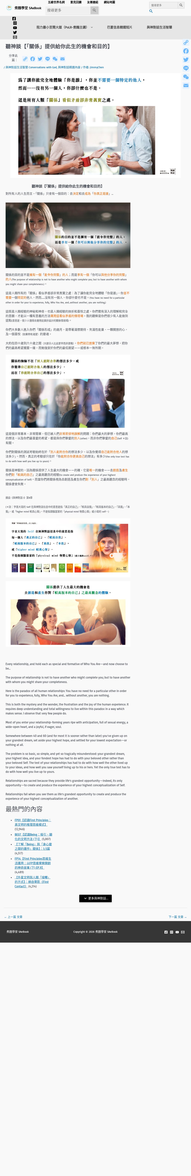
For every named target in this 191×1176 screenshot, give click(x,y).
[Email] (186, 85)
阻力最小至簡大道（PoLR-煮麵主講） (63, 27)
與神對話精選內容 (69, 67)
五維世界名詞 (56, 2)
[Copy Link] (186, 42)
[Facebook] (14, 19)
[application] (91, 27)
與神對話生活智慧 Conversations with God (31, 67)
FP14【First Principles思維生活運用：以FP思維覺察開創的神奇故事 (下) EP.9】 (33, 863)
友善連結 (92, 2)
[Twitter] (15, 32)
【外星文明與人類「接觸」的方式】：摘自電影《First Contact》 (33, 881)
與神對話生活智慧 (159, 27)
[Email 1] (15, 37)
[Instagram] (15, 23)
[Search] (94, 10)
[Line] (186, 68)
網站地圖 (109, 2)
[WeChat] (186, 77)
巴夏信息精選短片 (119, 27)
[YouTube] (15, 28)
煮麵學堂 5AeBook (28, 8)
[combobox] (67, 10)
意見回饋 (76, 2)
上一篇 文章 (13, 917)
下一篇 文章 (178, 917)
